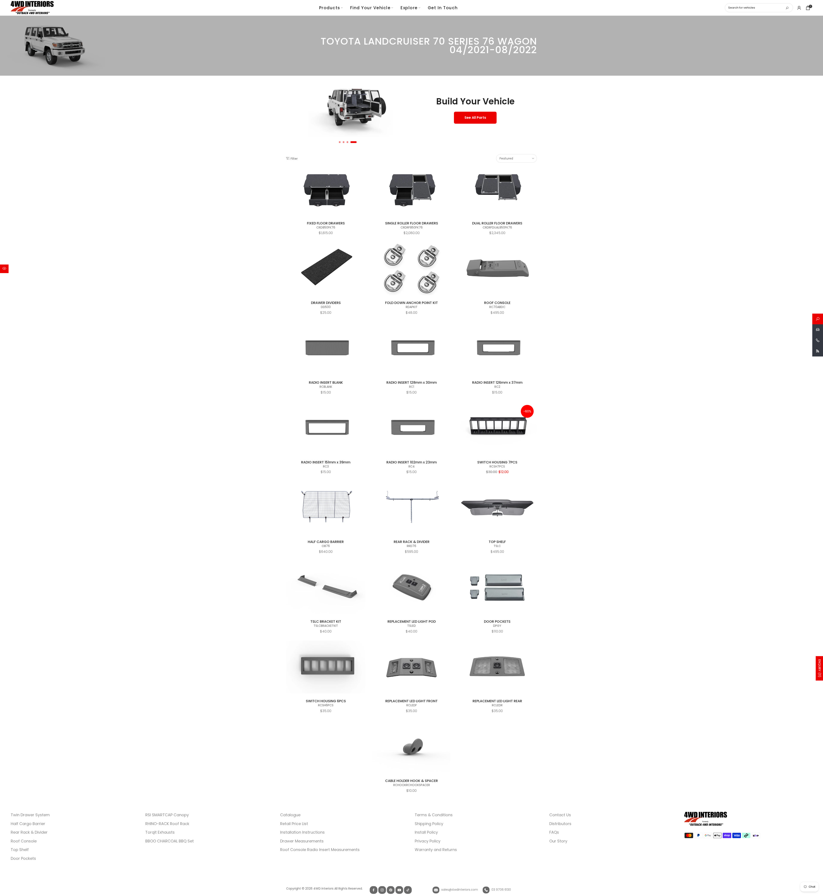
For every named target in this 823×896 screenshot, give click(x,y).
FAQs (554, 832)
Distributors (560, 823)
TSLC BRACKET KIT (325, 621)
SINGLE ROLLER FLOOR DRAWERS (411, 223)
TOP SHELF (497, 541)
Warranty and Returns (436, 849)
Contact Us (560, 815)
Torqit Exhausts (160, 832)
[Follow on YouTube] (399, 890)
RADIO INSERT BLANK (326, 382)
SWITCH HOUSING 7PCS (497, 462)
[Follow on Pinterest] (391, 890)
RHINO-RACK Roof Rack (167, 823)
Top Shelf (20, 849)
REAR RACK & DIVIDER (412, 541)
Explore (409, 8)
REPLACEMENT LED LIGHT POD (411, 621)
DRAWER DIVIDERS (326, 302)
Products (329, 8)
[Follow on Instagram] (382, 890)
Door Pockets (23, 858)
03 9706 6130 (501, 889)
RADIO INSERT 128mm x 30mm (411, 382)
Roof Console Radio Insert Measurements (320, 849)
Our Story (558, 841)
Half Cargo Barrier (28, 823)
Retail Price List (294, 823)
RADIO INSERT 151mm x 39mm (325, 462)
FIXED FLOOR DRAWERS (326, 223)
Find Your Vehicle (370, 8)
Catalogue (290, 815)
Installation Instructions (302, 832)
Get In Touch (443, 8)
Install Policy (426, 832)
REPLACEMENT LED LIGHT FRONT (411, 701)
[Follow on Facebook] (373, 890)
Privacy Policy (427, 841)
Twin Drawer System (30, 815)
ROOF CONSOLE (497, 302)
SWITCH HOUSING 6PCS (326, 701)
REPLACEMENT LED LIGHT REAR (497, 701)
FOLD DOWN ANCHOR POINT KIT (411, 302)
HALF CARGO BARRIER (326, 541)
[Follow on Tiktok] (408, 890)
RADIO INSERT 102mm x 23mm (411, 462)
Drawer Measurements (302, 841)
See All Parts (475, 117)
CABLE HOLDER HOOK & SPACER (411, 780)
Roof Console (24, 841)
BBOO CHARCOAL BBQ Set (169, 841)
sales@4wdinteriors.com (459, 889)
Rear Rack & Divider (29, 832)
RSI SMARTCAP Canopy (167, 815)
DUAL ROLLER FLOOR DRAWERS (497, 223)
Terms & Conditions (434, 815)
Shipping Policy (429, 823)
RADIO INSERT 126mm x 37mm (497, 382)
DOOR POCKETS (497, 621)
